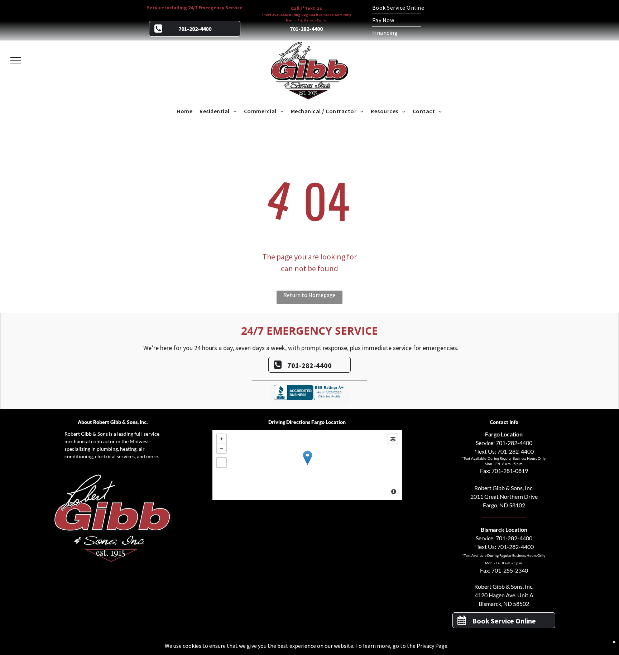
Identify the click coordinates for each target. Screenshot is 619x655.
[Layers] (393, 439)
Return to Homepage (309, 294)
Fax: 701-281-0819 (504, 470)
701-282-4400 (514, 442)
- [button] (221, 448)
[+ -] (307, 465)
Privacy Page (432, 645)
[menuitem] (424, 7)
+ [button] (221, 439)
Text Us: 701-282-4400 (505, 546)
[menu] (15, 60)
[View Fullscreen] (221, 462)
